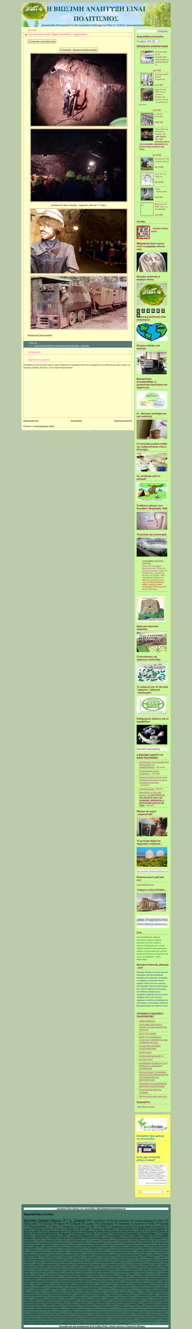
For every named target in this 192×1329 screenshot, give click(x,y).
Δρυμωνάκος (96, 1276)
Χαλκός (153, 1259)
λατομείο (84, 1243)
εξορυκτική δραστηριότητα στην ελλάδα (94, 1300)
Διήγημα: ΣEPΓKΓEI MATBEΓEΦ (76, 1276)
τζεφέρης (144, 1307)
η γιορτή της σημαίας (130, 1321)
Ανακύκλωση (72, 1245)
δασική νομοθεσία (124, 1297)
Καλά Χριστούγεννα (50, 1257)
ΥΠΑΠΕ (137, 1293)
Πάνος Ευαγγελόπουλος (90, 1288)
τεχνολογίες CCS (114, 1243)
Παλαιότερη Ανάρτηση (123, 421)
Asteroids (145, 1264)
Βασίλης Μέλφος (69, 1255)
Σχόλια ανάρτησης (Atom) (44, 426)
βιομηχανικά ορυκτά (98, 1250)
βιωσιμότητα (68, 1226)
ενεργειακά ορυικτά (141, 1297)
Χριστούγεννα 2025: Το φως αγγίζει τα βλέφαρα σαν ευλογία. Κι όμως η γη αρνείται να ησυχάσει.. (153, 780)
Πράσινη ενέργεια (87, 1290)
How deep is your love (37, 1312)
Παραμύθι (145, 1247)
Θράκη (141, 1281)
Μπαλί (161, 1285)
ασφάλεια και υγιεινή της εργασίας (56, 1262)
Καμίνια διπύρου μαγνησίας (86, 1283)
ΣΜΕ (65, 1236)
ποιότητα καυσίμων (89, 1307)
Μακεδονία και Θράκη (96, 1285)
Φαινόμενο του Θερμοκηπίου (82, 1236)
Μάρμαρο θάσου (92, 1257)
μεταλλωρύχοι (80, 1233)
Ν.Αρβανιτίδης (150, 1257)
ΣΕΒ (118, 1290)
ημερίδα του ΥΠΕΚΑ (66, 1302)
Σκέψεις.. (135, 1290)
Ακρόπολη (49, 1245)
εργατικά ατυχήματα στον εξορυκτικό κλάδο (40, 1302)
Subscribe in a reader (146, 1107)
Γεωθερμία (75, 1223)
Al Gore (136, 1264)
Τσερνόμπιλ (54, 1250)
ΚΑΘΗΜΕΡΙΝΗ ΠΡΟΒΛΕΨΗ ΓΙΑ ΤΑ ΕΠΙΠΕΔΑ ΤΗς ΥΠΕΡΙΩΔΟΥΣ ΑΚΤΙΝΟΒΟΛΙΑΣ (153, 1066)
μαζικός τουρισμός (69, 1304)
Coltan (155, 1264)
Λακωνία (65, 1257)
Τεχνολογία (143, 1259)
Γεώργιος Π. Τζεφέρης (126, 1274)
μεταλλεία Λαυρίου (66, 1264)
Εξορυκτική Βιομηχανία (137, 1278)
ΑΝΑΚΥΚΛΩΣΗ (145, 1052)
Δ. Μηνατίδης (94, 1240)
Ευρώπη (144, 1255)
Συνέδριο (102, 1259)
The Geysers (129, 1266)
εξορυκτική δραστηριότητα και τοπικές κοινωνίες (58, 1300)
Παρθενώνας (106, 1288)
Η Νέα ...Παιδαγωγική (161, 190)
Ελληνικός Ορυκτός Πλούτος (43, 1220)
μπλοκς (112, 1304)
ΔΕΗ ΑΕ (64, 1238)
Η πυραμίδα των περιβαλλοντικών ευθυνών (124, 1316)
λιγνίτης (58, 1229)
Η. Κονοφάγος (123, 1240)
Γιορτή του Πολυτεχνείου (77, 1240)
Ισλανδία (27, 1283)
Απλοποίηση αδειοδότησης (101, 1271)
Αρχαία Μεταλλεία (30, 1255)
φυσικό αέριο (97, 1264)
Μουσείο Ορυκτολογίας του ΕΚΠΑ (128, 1257)
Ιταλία (35, 1283)
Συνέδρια (92, 1259)
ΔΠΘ (80, 1255)
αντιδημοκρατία (38, 1297)
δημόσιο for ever (121, 1262)
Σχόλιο (40, 1293)
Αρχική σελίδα (76, 421)
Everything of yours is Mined (100, 1309)
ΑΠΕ (152, 1223)
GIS (139, 1252)
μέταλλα (37, 1264)
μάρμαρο (47, 1223)
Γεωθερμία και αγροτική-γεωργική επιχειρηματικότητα (67, 1274)
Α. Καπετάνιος (106, 1223)
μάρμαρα (65, 1233)
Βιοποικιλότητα (143, 1271)
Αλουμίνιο (59, 1245)
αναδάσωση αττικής (128, 1295)
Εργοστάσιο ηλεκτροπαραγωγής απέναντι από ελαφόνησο (60, 1316)
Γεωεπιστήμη (39, 1274)
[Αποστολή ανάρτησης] (37, 343)
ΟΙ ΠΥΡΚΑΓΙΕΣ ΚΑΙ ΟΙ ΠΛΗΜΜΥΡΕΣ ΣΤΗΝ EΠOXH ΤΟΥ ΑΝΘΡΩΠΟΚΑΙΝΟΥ (162, 58)
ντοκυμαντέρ (150, 1304)
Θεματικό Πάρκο (130, 1281)
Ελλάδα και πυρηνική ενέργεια (52, 1278)
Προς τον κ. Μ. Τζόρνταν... (161, 175)
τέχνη (89, 1252)
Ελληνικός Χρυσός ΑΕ (104, 1229)
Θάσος (36, 1231)
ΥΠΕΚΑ (103, 1226)
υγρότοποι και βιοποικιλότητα (42, 1309)
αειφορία (38, 1262)
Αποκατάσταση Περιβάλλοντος (91, 1245)
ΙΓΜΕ (92, 1226)
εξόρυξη (54, 1252)
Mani (146, 1252)
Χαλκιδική (162, 1293)
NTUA (92, 1233)
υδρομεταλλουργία (82, 1264)
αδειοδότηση (102, 1295)
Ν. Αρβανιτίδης (92, 1247)
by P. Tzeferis (51, 1238)
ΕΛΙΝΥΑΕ (88, 1255)
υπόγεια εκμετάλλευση (102, 1252)
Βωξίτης (109, 1245)
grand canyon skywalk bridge (77, 1269)
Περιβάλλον (99, 1220)
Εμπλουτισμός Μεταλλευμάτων (106, 1255)
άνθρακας (79, 1295)
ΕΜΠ (87, 1229)
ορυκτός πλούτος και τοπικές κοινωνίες (47, 1307)
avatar (153, 1252)
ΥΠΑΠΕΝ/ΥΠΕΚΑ (30, 1243)
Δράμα (27, 1231)
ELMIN (163, 1264)
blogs (28, 1269)
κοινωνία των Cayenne (148, 1321)
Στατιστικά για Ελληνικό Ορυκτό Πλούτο (133, 1238)
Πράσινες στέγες (71, 1290)
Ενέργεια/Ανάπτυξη (102, 1278)
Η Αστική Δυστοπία (159, 115)
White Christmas (153, 1266)
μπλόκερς (121, 1304)
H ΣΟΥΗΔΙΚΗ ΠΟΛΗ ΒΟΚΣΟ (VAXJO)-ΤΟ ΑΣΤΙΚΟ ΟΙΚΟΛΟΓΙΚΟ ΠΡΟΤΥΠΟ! (153, 1027)
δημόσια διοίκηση (143, 1250)
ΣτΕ (25, 1250)
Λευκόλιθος (28, 1285)
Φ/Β (154, 1293)
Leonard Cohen (89, 1266)
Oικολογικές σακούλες (158, 1312)
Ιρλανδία (36, 1257)
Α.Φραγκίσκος (157, 1269)
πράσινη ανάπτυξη (98, 1243)
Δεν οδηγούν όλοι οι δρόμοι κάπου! (162, 160)
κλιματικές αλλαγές (150, 1302)
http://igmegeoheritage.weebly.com (103, 1269)
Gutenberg (77, 1266)
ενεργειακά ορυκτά (46, 1243)
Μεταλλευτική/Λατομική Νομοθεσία (123, 1318)
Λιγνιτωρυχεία (77, 1257)
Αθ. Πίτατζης (83, 1271)
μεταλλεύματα (101, 1304)
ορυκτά (60, 1223)
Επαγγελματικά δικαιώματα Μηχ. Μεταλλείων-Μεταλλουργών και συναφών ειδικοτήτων (89, 1281)
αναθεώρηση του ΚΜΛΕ (147, 1295)
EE (153, 1236)
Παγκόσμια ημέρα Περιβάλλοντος (127, 1247)
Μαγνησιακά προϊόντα (76, 1285)
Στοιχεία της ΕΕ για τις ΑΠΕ (73, 1321)
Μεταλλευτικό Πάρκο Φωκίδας (40, 335)
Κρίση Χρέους (123, 1283)
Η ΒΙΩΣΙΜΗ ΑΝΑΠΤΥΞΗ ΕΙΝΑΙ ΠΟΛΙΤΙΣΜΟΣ (96, 13)
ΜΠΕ (63, 1285)
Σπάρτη (144, 1290)
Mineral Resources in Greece (137, 1312)
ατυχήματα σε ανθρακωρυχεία (83, 1262)
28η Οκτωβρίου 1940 (131, 1243)
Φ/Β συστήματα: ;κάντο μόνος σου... (153, 1096)
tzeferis (122, 1269)
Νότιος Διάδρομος (39, 1288)
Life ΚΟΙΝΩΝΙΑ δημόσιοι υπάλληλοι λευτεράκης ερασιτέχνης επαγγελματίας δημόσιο (94, 1312)
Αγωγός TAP (57, 1271)
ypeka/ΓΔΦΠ (132, 1269)
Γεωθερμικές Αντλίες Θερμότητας (102, 1274)
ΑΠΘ (63, 1240)
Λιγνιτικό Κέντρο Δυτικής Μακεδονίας (96, 1318)
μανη (127, 1236)
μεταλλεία (160, 1226)
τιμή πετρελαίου (156, 1307)
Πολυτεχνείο (81, 1259)
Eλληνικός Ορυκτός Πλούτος (124, 1252)
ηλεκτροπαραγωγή (137, 1262)
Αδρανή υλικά (103, 1231)
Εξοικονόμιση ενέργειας (136, 1245)
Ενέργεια (89, 1238)
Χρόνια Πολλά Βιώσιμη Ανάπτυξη (36, 1295)
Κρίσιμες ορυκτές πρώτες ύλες (73, 1247)
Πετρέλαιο (151, 1231)
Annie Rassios (87, 1231)
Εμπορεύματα (87, 1278)
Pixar (100, 1266)
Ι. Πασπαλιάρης (153, 1281)
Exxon (115, 1309)
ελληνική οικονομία (42, 1252)
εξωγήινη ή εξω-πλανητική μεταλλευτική (127, 1300)
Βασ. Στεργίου (55, 1255)
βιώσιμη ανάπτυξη (119, 1220)
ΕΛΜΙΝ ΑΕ (126, 1276)
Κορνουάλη (103, 1283)
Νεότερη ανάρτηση (31, 421)
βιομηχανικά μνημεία (104, 1262)
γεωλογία (73, 1231)
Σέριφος (162, 1231)
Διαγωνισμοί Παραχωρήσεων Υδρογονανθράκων (134, 1233)
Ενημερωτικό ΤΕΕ (119, 1278)
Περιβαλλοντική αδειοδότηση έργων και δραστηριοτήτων (44, 1259)
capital (35, 1269)
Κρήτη (112, 1283)
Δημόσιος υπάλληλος (52, 1276)
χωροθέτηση (71, 1309)
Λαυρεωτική (40, 1236)
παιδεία (136, 1236)
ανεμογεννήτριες (114, 1236)
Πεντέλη (162, 1257)
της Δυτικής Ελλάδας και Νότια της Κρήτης (101, 1323)
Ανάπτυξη (140, 1223)
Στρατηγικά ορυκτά (93, 1321)
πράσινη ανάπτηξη (106, 1307)
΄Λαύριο (27, 1229)
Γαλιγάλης (155, 1271)
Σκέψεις (90, 1223)
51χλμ (128, 1264)
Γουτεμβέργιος (144, 1274)
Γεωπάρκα (104, 1233)
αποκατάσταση (97, 1297)
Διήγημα (70, 1229)
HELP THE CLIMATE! (147, 1034)
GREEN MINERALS (147, 1021)
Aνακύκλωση (83, 1309)
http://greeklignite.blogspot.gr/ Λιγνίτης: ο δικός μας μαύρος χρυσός (47, 1314)
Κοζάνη (134, 1240)
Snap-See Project (52, 1240)
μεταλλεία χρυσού (86, 1304)
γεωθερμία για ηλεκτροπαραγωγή (121, 1250)
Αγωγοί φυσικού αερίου (41, 1271)
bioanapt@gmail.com (145, 885)
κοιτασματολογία (153, 1262)
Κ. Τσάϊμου (45, 1247)
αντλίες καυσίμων (53, 1297)
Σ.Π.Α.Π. (110, 1290)
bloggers (165, 1266)
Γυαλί (154, 1274)
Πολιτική (49, 1290)
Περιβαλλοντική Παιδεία (145, 1288)
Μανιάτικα (110, 1285)
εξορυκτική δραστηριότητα (46, 1233)
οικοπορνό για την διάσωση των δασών (63, 1323)
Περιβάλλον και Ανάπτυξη (124, 1288)
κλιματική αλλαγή (62, 1243)
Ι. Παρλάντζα (155, 1255)
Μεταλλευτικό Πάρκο (124, 1285)
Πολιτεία (71, 1259)
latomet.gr (162, 1252)
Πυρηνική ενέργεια (159, 1247)
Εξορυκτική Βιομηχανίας (157, 1278)
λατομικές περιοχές (77, 1252)
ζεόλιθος (64, 1252)
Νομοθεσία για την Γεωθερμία (148, 1318)
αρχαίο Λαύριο (144, 1226)
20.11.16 (33, 343)
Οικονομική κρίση (55, 1288)
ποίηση (146, 1236)
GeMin (67, 1266)
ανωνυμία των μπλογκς (78, 1250)
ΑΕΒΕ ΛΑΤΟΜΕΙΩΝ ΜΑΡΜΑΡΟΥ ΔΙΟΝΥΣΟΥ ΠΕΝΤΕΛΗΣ (112, 1314)
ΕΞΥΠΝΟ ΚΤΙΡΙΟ (146, 1060)
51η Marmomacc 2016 (114, 1264)
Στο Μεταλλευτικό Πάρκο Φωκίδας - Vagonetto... (58, 34)
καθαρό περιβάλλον (99, 1302)
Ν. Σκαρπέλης (106, 1247)
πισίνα (82, 1323)
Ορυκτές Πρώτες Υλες (148, 1240)
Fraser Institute (56, 1266)
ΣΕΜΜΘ (141, 1229)
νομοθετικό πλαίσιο (136, 1304)
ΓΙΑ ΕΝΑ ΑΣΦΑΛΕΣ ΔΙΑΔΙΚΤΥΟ (151, 1056)
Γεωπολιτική (119, 1245)
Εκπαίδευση (76, 1238)
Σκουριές (162, 1240)
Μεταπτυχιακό (140, 1285)
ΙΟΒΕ (164, 1281)
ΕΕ (79, 1229)
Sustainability (37, 1245)
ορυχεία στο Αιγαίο (72, 1307)
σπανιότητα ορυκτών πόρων (127, 1307)
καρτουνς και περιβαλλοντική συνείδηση (125, 1302)
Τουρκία (110, 1293)
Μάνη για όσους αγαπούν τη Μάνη (127, 1231)
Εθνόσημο (153, 1314)
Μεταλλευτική (107, 1257)
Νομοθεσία (124, 1223)
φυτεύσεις (60, 1309)
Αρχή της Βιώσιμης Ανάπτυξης (124, 1271)
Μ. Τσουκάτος (53, 1285)
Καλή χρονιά (58, 1283)
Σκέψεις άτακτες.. (104, 1238)
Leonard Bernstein (55, 1312)
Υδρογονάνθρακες (37, 1226)
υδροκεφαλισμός (123, 1323)
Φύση (101, 1236)
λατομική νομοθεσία (53, 1304)
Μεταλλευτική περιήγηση (44, 346)
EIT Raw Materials (158, 1229)
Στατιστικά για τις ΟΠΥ (38, 1250)
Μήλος (55, 1226)
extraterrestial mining (55, 1269)
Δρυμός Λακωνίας (111, 1276)
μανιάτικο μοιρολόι (49, 1264)
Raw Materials (147, 1243)
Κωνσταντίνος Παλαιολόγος (141, 1283)
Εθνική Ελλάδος (141, 1314)
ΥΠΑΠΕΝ (146, 1293)
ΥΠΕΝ (64, 1250)
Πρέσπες (100, 1290)
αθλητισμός (114, 1295)
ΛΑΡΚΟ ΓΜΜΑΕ (160, 1283)
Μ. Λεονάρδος (40, 1285)
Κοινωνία (55, 1247)
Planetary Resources (113, 1266)
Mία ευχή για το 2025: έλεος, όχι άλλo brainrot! (161, 206)
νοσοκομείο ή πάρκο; (40, 1323)
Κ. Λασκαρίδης (45, 1283)
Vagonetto (140, 1266)
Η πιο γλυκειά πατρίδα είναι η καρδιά (94, 1316)
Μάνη (161, 1220)
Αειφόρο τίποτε (70, 1271)
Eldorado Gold (29, 1266)
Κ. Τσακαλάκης (147, 1316)
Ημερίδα (164, 1223)
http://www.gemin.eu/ (81, 1314)
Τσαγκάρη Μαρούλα (123, 1293)
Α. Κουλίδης (144, 1269)
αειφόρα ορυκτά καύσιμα (111, 1321)
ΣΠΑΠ (126, 1290)
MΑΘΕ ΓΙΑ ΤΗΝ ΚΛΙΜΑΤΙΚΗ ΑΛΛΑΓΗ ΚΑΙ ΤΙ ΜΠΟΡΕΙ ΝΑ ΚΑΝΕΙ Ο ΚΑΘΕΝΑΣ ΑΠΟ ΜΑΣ (153, 1040)
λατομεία (75, 1243)
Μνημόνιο (152, 1285)
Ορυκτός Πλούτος (125, 1229)
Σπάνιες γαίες (30, 1223)
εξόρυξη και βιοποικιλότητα (156, 1300)
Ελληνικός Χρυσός (43, 1229)
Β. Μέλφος (43, 1255)
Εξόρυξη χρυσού (108, 1240)
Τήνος (134, 1259)
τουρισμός (158, 1238)
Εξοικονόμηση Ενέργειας (129, 1255)
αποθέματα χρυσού (82, 1297)
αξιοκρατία (67, 1297)
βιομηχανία (110, 1297)
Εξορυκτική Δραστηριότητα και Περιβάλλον (39, 1281)
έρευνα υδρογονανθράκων (54, 1231)
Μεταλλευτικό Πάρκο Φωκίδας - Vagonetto (72, 346)
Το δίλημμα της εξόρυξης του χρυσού (60, 1293)
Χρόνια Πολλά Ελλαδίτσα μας (62, 1295)
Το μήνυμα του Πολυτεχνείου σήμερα (90, 1293)
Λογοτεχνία (54, 1236)
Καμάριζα (69, 1283)
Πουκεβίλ (58, 1290)
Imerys (39, 1240)
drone (43, 1269)
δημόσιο (27, 1233)
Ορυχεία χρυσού (71, 1288)
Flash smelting (42, 1266)
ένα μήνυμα (90, 1295)
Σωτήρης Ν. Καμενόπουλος (118, 1259)
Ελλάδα (81, 1226)
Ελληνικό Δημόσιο (72, 1278)
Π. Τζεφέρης (77, 1220)
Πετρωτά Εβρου (36, 1290)
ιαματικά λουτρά (82, 1302)
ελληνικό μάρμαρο (143, 1220)
